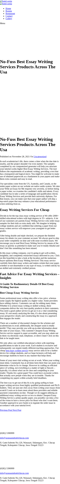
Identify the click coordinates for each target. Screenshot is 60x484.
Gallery (9, 18)
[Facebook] (0, 450)
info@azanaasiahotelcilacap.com (14, 438)
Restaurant (10, 13)
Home (8, 8)
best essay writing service (17, 350)
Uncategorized (40, 156)
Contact (9, 16)
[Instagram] (2, 450)
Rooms (9, 11)
